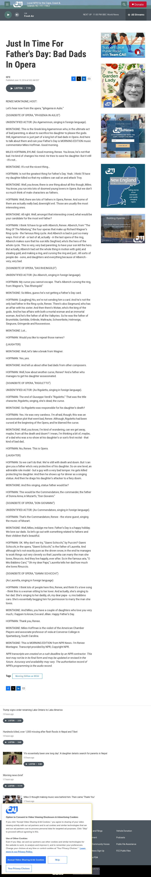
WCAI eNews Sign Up (94, 851)
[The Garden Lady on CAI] (123, 86)
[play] (8, 15)
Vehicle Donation (124, 831)
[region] (46, 838)
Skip (57, 860)
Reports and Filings (93, 831)
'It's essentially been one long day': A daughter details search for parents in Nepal (65, 753)
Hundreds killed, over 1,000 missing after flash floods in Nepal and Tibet (40, 731)
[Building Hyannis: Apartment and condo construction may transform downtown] (123, 228)
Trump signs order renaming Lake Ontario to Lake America (33, 710)
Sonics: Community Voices (97, 844)
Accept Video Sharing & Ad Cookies (26, 860)
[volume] (16, 14)
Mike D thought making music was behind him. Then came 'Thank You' (59, 797)
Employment (91, 837)
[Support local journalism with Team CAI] (123, 45)
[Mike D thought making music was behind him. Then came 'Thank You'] (12, 801)
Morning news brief (13, 775)
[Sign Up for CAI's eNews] (123, 136)
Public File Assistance (126, 844)
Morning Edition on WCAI (27, 676)
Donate (139, 4)
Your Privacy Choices (19, 868)
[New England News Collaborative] (123, 186)
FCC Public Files (123, 851)
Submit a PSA (91, 857)
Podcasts (120, 837)
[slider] (21, 14)
